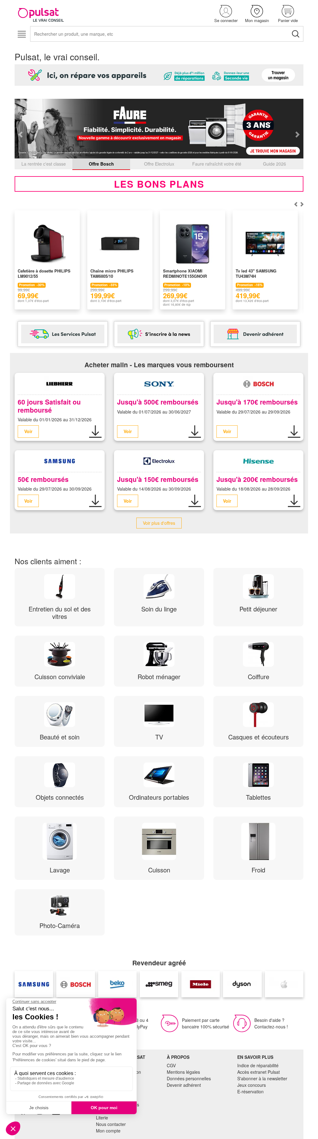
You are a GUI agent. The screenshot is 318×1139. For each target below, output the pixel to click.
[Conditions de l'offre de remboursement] (95, 431)
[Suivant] (296, 204)
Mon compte (108, 1131)
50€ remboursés (43, 479)
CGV (171, 1065)
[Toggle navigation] (22, 34)
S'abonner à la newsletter (262, 1078)
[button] (225, 14)
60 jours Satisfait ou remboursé (49, 405)
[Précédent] (302, 204)
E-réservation (250, 1091)
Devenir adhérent (184, 1085)
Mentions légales (183, 1072)
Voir (28, 431)
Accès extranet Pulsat (258, 1072)
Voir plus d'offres (159, 523)
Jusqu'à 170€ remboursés (257, 401)
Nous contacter (111, 1124)
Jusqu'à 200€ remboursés (257, 479)
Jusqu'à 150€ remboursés (157, 479)
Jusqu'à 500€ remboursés (157, 401)
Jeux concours (251, 1085)
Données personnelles (189, 1078)
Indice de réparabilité (258, 1065)
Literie (102, 1117)
